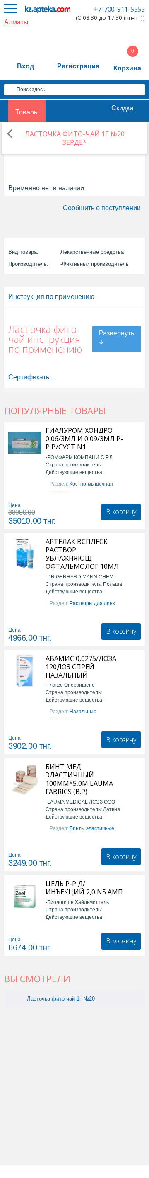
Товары (27, 112)
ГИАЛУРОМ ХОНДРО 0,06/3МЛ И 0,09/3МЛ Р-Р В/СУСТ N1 (84, 438)
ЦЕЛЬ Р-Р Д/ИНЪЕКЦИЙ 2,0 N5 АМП (84, 887)
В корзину (121, 511)
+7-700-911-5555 (119, 9)
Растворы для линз (92, 603)
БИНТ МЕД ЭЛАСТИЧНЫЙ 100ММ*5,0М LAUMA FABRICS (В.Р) (79, 779)
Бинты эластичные (92, 828)
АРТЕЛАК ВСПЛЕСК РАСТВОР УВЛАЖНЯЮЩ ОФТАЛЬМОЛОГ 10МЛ (82, 554)
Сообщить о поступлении (102, 207)
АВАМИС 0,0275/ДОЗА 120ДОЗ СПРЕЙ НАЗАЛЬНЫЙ (81, 666)
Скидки (122, 108)
